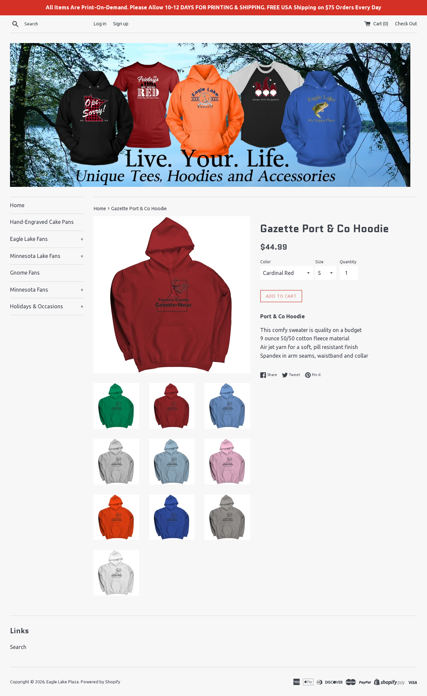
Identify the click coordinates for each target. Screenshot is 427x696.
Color (265, 261)
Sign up (120, 23)
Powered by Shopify (100, 681)
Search (18, 647)
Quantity (348, 261)
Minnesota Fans (46, 290)
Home (17, 205)
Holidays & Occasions (46, 306)
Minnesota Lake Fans (46, 256)
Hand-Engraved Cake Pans (42, 222)
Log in (99, 23)
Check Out (406, 23)
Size (319, 261)
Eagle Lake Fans (46, 239)
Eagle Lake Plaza (62, 681)
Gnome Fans (25, 273)
